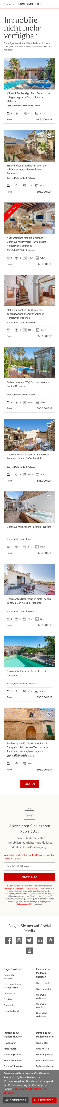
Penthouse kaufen (13, 1060)
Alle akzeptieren (44, 1100)
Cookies (8, 999)
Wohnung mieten (44, 1054)
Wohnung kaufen (12, 1054)
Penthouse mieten (45, 1060)
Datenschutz (10, 1005)
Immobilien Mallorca (9, 977)
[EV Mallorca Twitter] (29, 940)
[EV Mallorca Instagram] (19, 940)
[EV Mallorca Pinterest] (50, 940)
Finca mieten (42, 1048)
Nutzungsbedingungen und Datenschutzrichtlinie (24, 888)
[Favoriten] (49, 63)
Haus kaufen (10, 1042)
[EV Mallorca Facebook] (8, 940)
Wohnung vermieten (41, 1005)
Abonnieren (29, 876)
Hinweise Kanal (11, 1011)
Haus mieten (42, 1042)
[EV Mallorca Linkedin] (40, 940)
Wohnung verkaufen (41, 996)
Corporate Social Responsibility (12, 986)
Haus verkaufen (43, 983)
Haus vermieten (43, 988)
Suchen (29, 784)
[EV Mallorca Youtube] (29, 951)
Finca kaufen (10, 1048)
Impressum (9, 993)
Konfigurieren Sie (15, 1100)
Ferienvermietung (45, 1066)
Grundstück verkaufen (42, 1015)
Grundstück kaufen (13, 1066)
